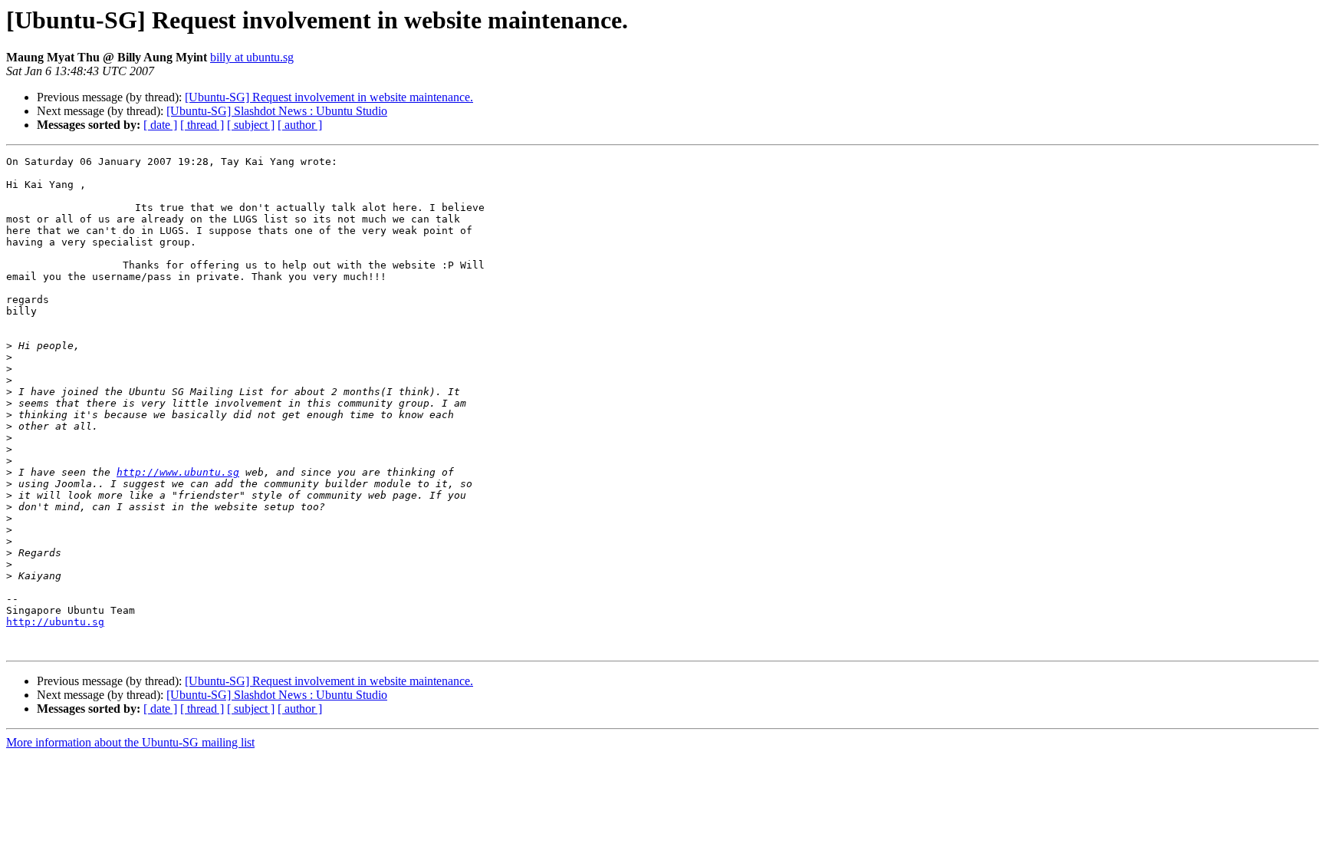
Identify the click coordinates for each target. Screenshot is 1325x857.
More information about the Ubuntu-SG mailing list (130, 742)
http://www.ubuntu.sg (178, 472)
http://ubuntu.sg (55, 622)
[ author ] (300, 124)
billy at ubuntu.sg (252, 57)
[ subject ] (251, 124)
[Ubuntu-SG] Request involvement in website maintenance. (329, 97)
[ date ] (160, 124)
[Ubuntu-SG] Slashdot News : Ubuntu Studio (276, 110)
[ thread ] (202, 124)
